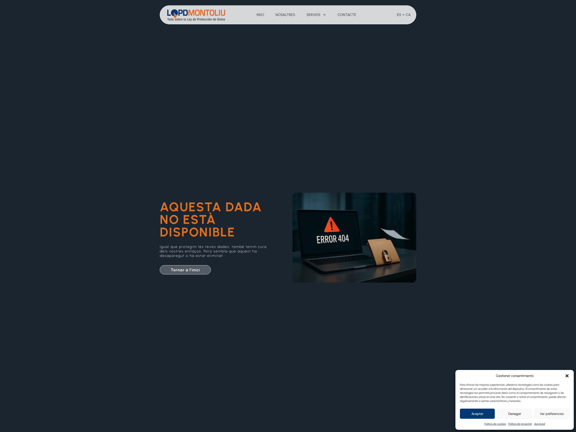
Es (399, 15)
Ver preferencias (552, 414)
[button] (567, 376)
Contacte (347, 15)
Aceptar (477, 414)
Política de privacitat (520, 423)
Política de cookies (495, 423)
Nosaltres (285, 15)
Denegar (514, 414)
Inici (260, 15)
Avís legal (539, 423)
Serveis (313, 15)
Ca (408, 15)
